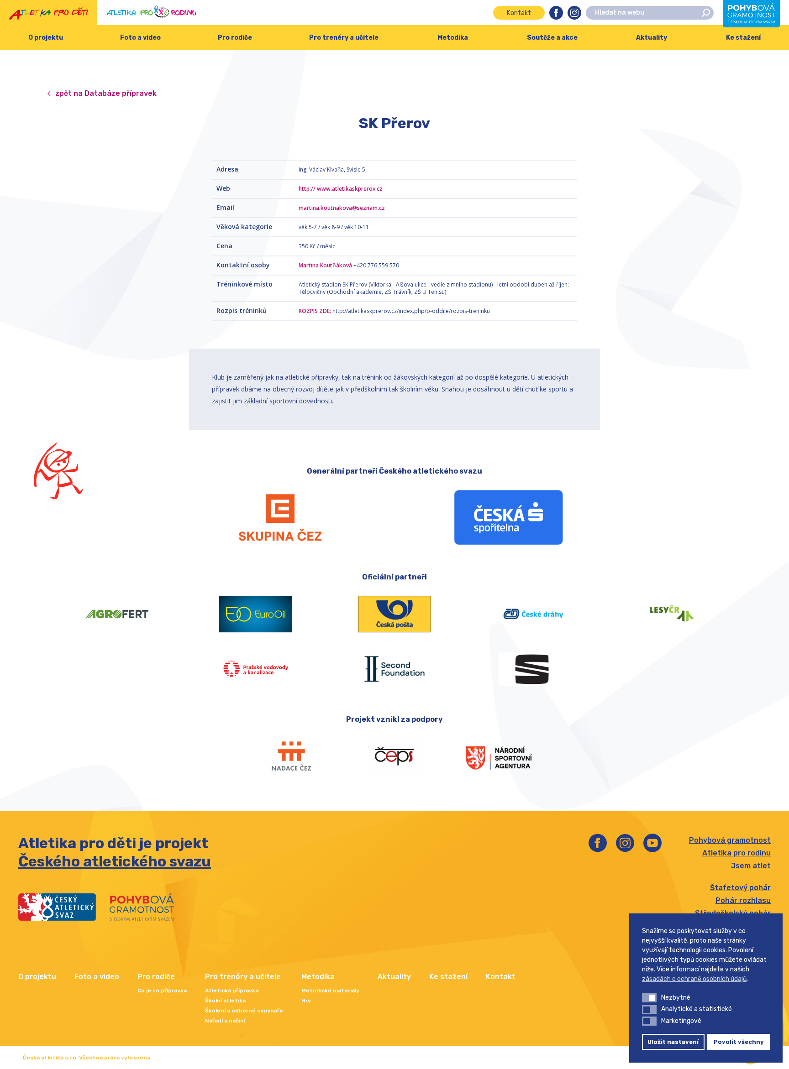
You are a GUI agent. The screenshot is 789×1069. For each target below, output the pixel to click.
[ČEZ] (280, 517)
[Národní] (498, 756)
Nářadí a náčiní (225, 1020)
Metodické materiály (330, 990)
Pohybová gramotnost (730, 840)
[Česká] (508, 517)
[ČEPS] (394, 756)
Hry (306, 1000)
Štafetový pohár (740, 887)
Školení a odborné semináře (244, 1010)
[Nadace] (290, 756)
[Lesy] (672, 614)
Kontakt (519, 13)
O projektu (45, 38)
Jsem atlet (751, 865)
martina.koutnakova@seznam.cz (342, 208)
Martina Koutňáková (325, 265)
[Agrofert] (117, 614)
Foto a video (140, 38)
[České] (533, 614)
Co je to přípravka (162, 990)
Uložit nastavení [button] (673, 1041)
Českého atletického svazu (114, 861)
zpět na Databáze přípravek (106, 93)
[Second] (394, 669)
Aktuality (651, 38)
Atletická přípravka (231, 990)
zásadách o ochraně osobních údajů (694, 979)
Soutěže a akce (552, 38)
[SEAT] (533, 669)
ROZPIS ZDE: (315, 311)
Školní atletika (225, 1000)
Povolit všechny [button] (739, 1041)
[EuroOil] (256, 614)
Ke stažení (743, 38)
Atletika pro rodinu (736, 853)
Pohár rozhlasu (743, 900)
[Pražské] (256, 669)
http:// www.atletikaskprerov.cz (341, 189)
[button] (649, 997)
